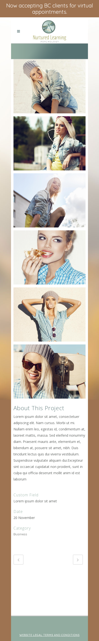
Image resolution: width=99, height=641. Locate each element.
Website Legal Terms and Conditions (49, 635)
